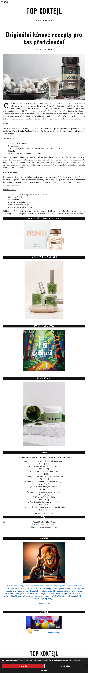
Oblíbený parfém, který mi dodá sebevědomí (44, 476)
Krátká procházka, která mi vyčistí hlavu (44, 466)
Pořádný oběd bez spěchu (44, 497)
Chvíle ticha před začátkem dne (44, 471)
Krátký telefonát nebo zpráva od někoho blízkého (44, 507)
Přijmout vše (23, 666)
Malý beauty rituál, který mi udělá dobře (44, 487)
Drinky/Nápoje (47, 21)
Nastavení (44, 670)
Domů (39, 21)
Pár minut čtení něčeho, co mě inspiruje (44, 492)
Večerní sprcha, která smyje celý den (44, 502)
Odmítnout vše (65, 666)
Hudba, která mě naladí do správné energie (44, 481)
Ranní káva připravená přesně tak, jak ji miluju (44, 461)
